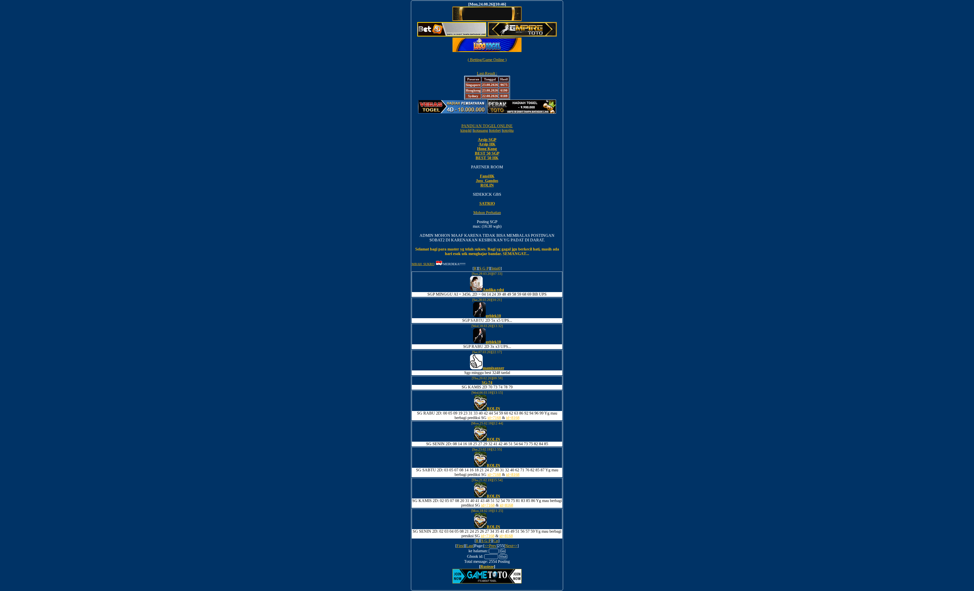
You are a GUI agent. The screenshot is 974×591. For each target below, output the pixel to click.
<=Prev (490, 546)
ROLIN (493, 408)
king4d (466, 130)
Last (469, 546)
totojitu (508, 130)
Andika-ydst (493, 290)
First (460, 546)
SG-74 (487, 382)
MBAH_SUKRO (423, 264)
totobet (495, 130)
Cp (495, 541)
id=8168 (512, 418)
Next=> (511, 546)
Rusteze (487, 566)
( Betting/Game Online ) (487, 60)
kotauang (480, 130)
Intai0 (495, 268)
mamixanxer (493, 368)
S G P (484, 268)
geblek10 (493, 316)
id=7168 (494, 418)
